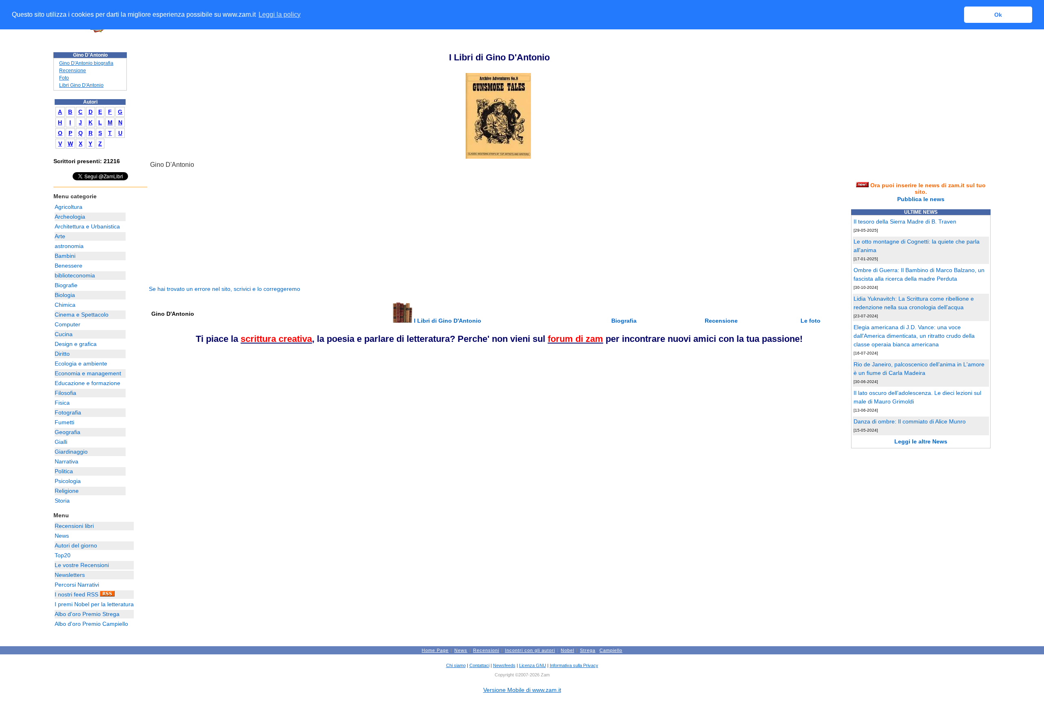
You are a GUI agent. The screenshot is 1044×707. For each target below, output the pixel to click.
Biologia (65, 295)
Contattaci (479, 665)
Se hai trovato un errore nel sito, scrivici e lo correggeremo (224, 289)
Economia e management (88, 373)
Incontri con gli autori (530, 650)
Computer (67, 324)
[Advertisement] (210, 227)
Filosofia (65, 393)
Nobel (567, 650)
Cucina (64, 334)
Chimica (65, 304)
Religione (67, 491)
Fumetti (64, 422)
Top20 (63, 555)
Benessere (68, 265)
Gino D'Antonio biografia (86, 63)
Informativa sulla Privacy (574, 665)
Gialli (61, 442)
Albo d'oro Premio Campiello (91, 624)
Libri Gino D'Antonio (81, 85)
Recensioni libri (74, 526)
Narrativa (66, 461)
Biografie (66, 285)
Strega (587, 650)
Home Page (435, 650)
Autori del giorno (76, 545)
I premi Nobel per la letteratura (94, 604)
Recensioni (486, 650)
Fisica (62, 402)
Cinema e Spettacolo (81, 314)
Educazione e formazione (87, 383)
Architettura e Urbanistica (87, 226)
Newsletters (70, 575)
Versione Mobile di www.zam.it (522, 690)
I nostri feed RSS (77, 594)
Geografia (67, 432)
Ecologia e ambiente (81, 363)
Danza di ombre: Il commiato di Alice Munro (910, 421)
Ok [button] (998, 14)
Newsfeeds (504, 665)
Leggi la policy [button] (280, 14)
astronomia (69, 246)
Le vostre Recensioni (82, 565)
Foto (64, 78)
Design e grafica (76, 344)
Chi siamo (456, 665)
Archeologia (70, 216)
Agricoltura (68, 207)
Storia (62, 500)
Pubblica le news (920, 199)
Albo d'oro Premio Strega (87, 614)
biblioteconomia (75, 275)
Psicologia (68, 481)
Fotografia (68, 412)
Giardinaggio (71, 451)
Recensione (72, 70)
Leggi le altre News (920, 441)
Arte (60, 236)
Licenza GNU (532, 665)
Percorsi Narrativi (77, 584)
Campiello (610, 650)
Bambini (65, 256)
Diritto (62, 353)
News (62, 535)
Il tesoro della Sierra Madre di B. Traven (905, 221)
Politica (64, 471)
